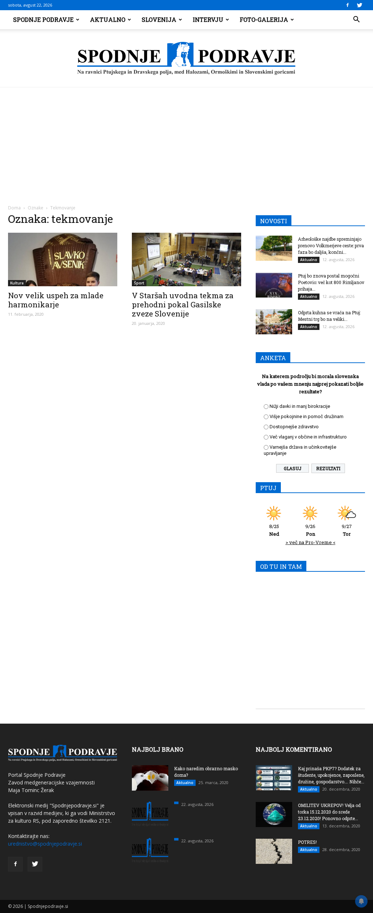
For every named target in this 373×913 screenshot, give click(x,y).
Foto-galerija (264, 19)
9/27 (347, 530)
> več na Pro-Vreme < (310, 542)
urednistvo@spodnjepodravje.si (45, 843)
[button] (356, 19)
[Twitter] (359, 5)
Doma (14, 208)
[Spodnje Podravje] (186, 58)
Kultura (17, 283)
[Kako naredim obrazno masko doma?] (150, 778)
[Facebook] (347, 5)
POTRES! (307, 842)
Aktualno (107, 19)
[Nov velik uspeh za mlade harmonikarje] (62, 259)
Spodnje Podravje (43, 19)
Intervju (208, 19)
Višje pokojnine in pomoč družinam (306, 416)
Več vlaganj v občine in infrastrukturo (308, 437)
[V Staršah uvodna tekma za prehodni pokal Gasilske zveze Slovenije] (186, 259)
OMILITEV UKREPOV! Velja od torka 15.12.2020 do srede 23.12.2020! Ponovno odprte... (329, 811)
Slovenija (159, 19)
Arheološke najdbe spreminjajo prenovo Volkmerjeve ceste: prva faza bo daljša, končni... (331, 245)
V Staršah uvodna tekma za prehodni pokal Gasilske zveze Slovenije (182, 304)
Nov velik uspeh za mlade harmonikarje (55, 300)
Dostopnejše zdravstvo (294, 426)
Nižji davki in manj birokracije (300, 406)
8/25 (274, 530)
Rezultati (328, 468)
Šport (139, 283)
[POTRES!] (274, 851)
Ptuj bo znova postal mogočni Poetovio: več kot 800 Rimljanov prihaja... (331, 282)
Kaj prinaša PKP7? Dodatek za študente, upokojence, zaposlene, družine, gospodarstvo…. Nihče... (331, 775)
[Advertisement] (186, 142)
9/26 (310, 530)
